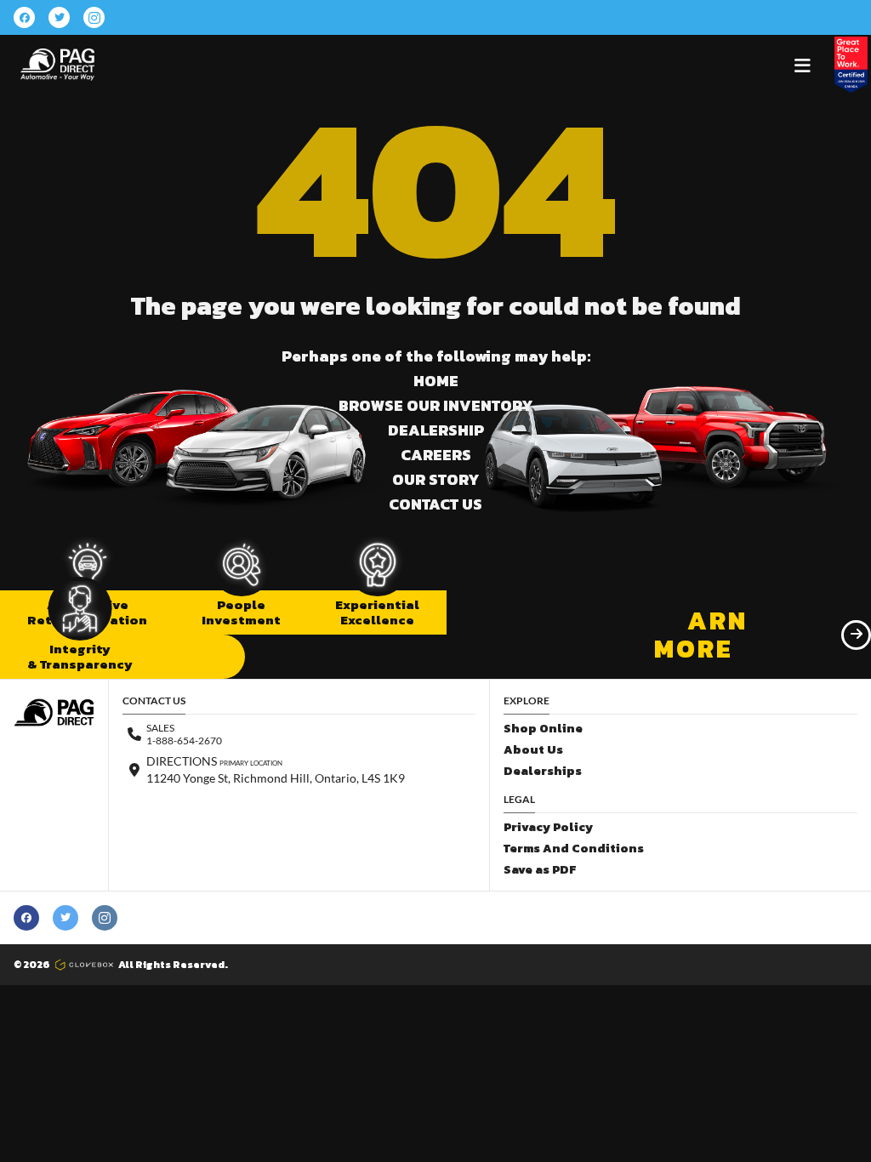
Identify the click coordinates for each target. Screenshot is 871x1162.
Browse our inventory (435, 405)
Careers (436, 454)
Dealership (436, 430)
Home (435, 380)
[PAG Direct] (57, 64)
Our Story (435, 479)
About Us (533, 750)
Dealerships (543, 771)
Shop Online (543, 728)
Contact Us (435, 504)
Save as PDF (540, 870)
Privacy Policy (548, 827)
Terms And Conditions (574, 848)
